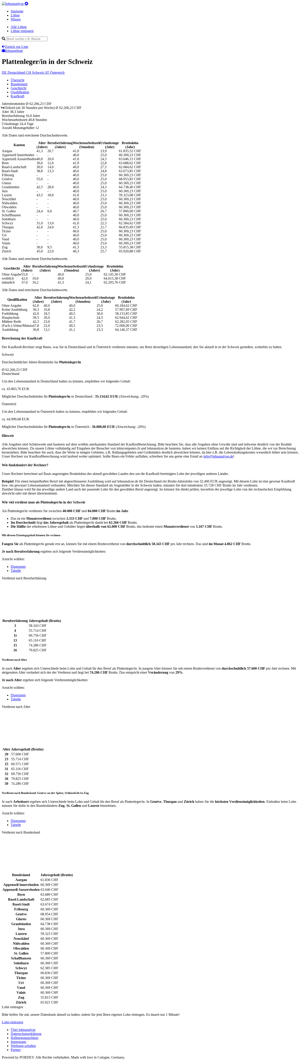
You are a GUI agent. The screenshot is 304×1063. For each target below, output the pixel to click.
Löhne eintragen (22, 31)
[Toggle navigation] (26, 4)
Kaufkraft (17, 96)
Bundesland (19, 84)
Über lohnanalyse (23, 1030)
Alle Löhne (19, 27)
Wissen (16, 19)
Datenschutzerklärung (26, 1034)
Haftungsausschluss (24, 1038)
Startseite (17, 11)
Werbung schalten (23, 1046)
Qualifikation (20, 92)
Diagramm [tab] (18, 566)
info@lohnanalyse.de (218, 456)
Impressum (18, 1042)
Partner (16, 1050)
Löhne (15, 15)
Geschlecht (18, 88)
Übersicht (17, 80)
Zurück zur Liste (16, 47)
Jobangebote (14, 51)
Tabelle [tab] (16, 570)
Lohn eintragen (12, 1022)
